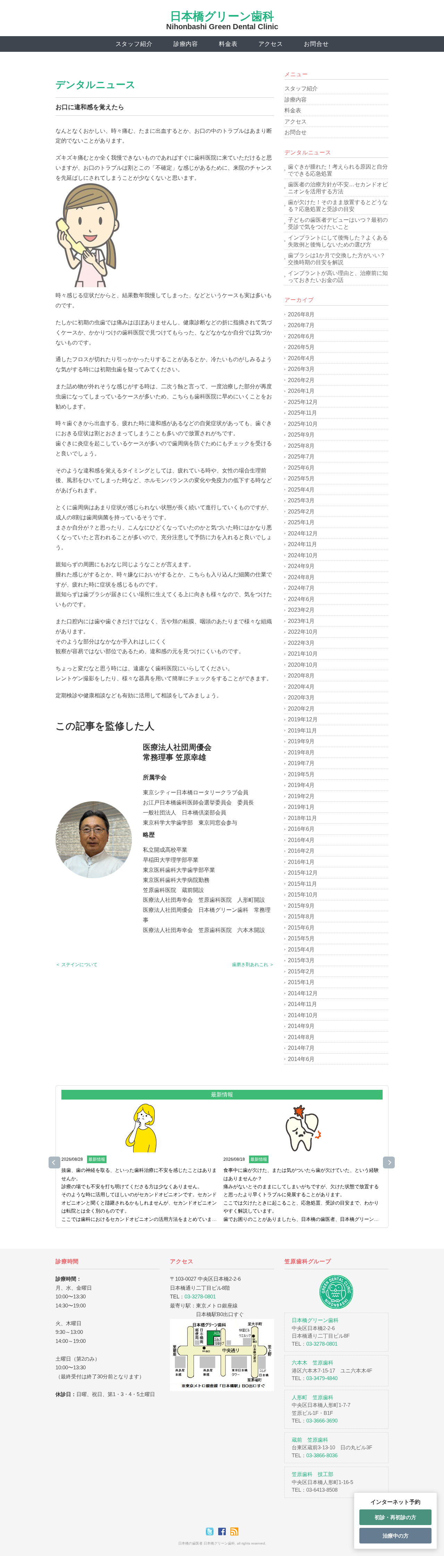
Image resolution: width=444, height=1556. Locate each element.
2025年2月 (301, 511)
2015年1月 (301, 982)
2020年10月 (303, 665)
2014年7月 (301, 1048)
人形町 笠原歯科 (312, 1397)
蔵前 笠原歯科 (310, 1440)
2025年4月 (301, 490)
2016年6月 (301, 829)
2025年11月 (302, 413)
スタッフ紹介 (134, 44)
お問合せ (316, 44)
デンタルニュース (96, 84)
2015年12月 (303, 873)
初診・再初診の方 (395, 1517)
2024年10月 (303, 555)
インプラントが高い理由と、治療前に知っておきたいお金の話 (338, 276)
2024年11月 (302, 544)
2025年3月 (301, 500)
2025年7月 (301, 457)
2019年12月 (303, 719)
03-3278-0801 (200, 1296)
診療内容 (185, 44)
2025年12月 (303, 402)
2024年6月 (301, 599)
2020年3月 (301, 697)
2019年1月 (301, 807)
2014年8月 (301, 1037)
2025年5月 (301, 478)
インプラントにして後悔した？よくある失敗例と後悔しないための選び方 (338, 241)
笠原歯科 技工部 (312, 1474)
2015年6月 (301, 928)
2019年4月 (301, 785)
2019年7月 (301, 763)
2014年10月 (303, 1015)
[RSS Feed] (234, 1531)
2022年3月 (301, 643)
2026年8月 (301, 314)
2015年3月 (301, 960)
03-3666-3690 (322, 1421)
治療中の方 (396, 1536)
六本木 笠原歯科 (312, 1362)
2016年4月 (301, 840)
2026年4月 (301, 358)
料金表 (228, 44)
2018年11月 (302, 818)
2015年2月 (301, 971)
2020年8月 (301, 676)
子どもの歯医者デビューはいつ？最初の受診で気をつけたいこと (338, 223)
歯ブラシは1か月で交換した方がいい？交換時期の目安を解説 (336, 258)
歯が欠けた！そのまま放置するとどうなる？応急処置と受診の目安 (338, 205)
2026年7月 (301, 325)
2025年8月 (301, 446)
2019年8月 (301, 752)
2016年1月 (301, 862)
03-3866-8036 (322, 1455)
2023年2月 (301, 610)
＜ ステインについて (76, 964)
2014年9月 (301, 1026)
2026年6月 (301, 336)
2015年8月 (301, 916)
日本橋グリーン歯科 (222, 16)
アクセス (270, 44)
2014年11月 (302, 1004)
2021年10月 (303, 654)
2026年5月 (301, 347)
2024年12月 (303, 533)
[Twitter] (211, 1531)
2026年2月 (301, 380)
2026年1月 (301, 391)
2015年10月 (303, 895)
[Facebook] (223, 1531)
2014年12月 (303, 993)
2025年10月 (303, 424)
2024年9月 (301, 566)
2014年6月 (301, 1059)
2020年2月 (301, 709)
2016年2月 (301, 851)
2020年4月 (301, 687)
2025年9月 (301, 435)
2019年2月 (301, 796)
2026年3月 (301, 369)
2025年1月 (301, 522)
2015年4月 (301, 950)
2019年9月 (301, 741)
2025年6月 (301, 468)
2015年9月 (301, 906)
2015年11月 (302, 884)
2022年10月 (303, 632)
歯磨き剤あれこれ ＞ (253, 964)
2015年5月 (301, 938)
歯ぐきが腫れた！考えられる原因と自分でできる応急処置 (338, 170)
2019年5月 (301, 774)
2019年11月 (302, 731)
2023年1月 (301, 621)
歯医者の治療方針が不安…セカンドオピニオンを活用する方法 (338, 187)
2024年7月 (301, 588)
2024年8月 (301, 577)
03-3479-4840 (322, 1378)
